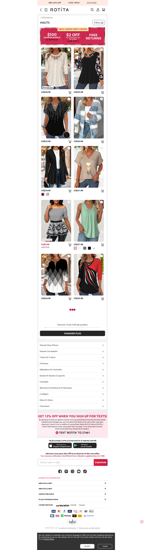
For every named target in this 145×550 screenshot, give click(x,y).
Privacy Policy (48, 539)
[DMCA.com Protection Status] (72, 522)
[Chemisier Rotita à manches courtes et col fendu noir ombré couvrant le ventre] (56, 117)
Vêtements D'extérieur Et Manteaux (56, 388)
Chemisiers (45, 406)
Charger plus (72, 333)
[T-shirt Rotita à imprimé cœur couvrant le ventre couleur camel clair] (89, 167)
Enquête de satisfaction (49, 478)
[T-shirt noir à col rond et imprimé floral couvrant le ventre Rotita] (89, 68)
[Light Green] (75, 248)
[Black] (42, 194)
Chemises (44, 363)
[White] (80, 248)
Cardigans (44, 394)
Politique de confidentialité (89, 528)
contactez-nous (46, 494)
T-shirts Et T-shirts (48, 357)
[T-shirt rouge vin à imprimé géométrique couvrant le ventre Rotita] (89, 274)
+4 (94, 248)
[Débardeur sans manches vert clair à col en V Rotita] (89, 221)
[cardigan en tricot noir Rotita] (56, 167)
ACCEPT (87, 546)
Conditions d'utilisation (67, 528)
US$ (71, 505)
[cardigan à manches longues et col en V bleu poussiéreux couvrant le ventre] (89, 117)
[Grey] (47, 194)
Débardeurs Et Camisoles (51, 369)
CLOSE (105, 546)
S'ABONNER (100, 462)
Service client (45, 483)
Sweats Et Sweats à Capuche (52, 376)
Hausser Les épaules (48, 351)
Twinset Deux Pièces (49, 345)
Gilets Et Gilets (46, 400)
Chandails (44, 382)
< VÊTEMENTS (46, 18)
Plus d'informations (48, 499)
